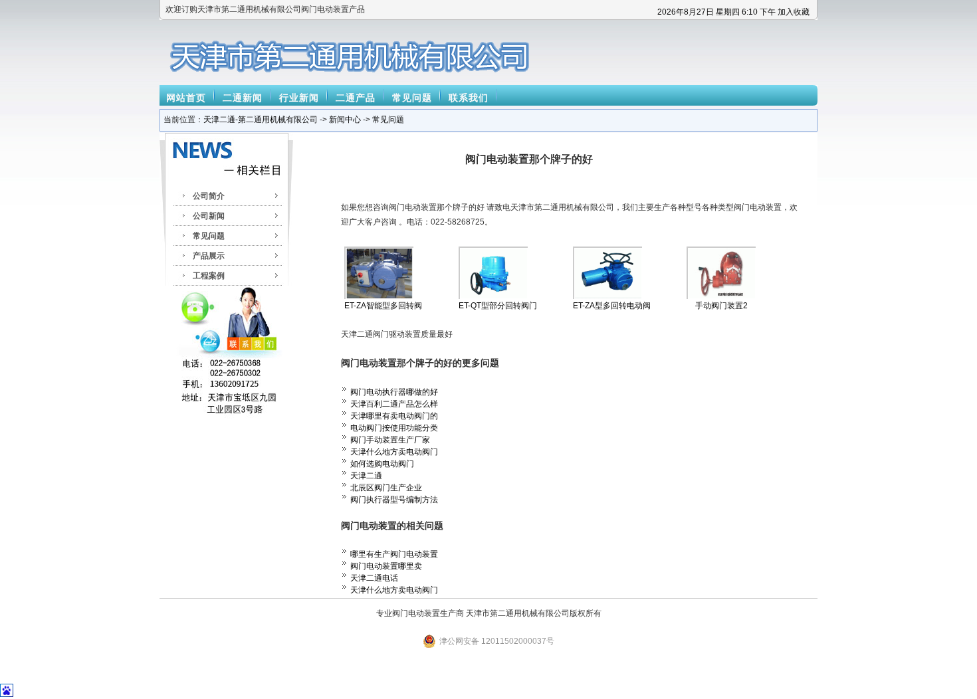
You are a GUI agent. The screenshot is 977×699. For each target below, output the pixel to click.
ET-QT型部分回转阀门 (498, 305)
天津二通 (366, 475)
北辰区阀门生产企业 (386, 487)
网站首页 (186, 97)
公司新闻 (209, 216)
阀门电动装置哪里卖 (386, 566)
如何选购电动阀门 (382, 463)
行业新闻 (299, 97)
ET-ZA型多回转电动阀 (612, 305)
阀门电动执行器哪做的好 (394, 392)
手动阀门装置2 (721, 305)
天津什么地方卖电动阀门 (394, 451)
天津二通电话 (374, 578)
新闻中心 (345, 119)
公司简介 (209, 196)
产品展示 (209, 255)
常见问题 (412, 97)
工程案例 (209, 275)
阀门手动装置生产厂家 (390, 440)
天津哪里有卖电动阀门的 (394, 416)
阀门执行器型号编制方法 (394, 499)
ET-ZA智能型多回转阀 (383, 305)
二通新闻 (243, 97)
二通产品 (356, 97)
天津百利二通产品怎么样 (394, 404)
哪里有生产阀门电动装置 (394, 554)
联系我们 (469, 97)
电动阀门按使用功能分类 (394, 428)
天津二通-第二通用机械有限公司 (260, 119)
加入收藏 (794, 12)
